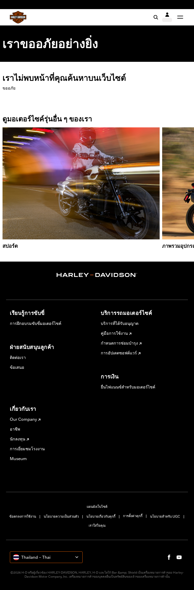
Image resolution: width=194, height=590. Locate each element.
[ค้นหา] (156, 17)
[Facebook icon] (169, 557)
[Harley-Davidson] (97, 275)
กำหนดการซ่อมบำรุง (119, 343)
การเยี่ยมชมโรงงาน (27, 448)
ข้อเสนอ (17, 367)
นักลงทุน (17, 438)
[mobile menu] (179, 17)
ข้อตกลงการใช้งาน (22, 516)
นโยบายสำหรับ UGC (165, 516)
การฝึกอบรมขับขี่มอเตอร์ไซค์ (35, 323)
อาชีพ (15, 429)
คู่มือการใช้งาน (114, 333)
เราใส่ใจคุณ (97, 525)
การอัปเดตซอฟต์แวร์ (119, 352)
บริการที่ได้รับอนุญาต (119, 323)
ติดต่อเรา (18, 357)
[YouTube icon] (179, 557)
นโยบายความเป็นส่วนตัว (61, 516)
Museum (18, 458)
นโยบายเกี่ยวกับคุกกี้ (100, 516)
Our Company (23, 419)
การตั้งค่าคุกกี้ (132, 516)
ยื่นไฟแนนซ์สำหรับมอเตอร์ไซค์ (128, 386)
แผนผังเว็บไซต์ (97, 506)
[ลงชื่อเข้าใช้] (167, 17)
